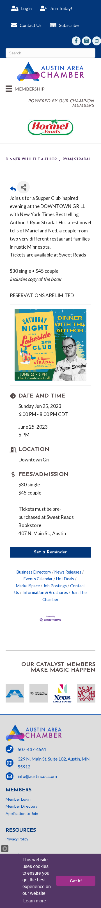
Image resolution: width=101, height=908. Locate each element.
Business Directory (34, 572)
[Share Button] (23, 187)
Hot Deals (65, 578)
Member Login (18, 799)
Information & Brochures (45, 592)
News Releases (67, 572)
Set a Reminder (50, 552)
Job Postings (55, 585)
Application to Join (22, 813)
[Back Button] (13, 189)
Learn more (34, 900)
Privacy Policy (17, 839)
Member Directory (22, 806)
